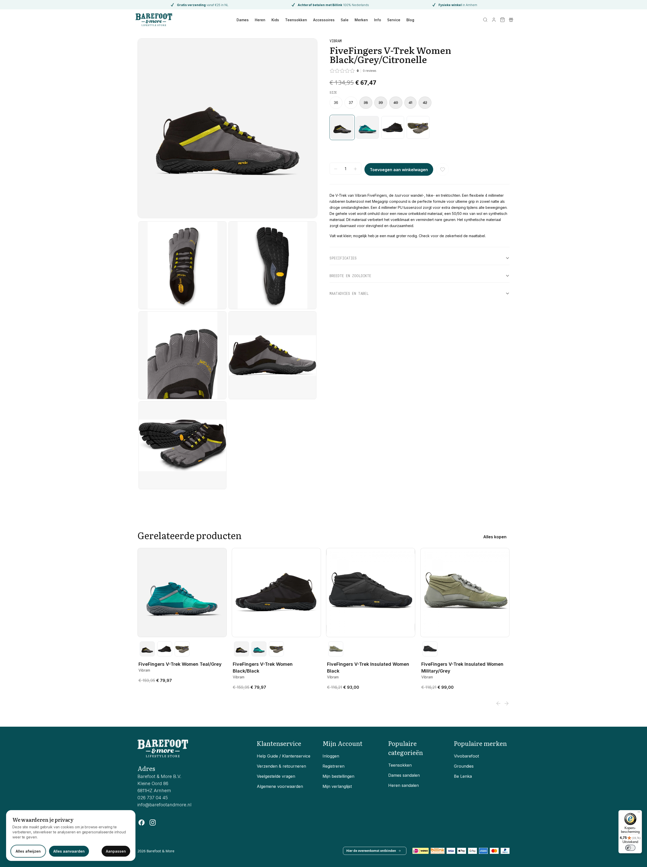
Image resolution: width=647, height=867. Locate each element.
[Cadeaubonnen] (511, 20)
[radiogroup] (420, 103)
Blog (410, 20)
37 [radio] (351, 103)
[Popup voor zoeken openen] (485, 20)
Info (377, 20)
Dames (243, 20)
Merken (361, 20)
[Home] (153, 19)
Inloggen (330, 756)
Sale (345, 20)
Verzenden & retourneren (281, 766)
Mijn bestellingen (338, 776)
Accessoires (324, 20)
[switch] (630, 848)
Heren (260, 20)
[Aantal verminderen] (335, 169)
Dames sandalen (404, 775)
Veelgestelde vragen (276, 776)
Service (393, 20)
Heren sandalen (403, 785)
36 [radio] (336, 103)
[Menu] (639, 813)
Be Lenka (463, 776)
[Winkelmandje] (502, 20)
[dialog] (70, 835)
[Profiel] (494, 20)
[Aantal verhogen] (355, 169)
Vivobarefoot (466, 756)
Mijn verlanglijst (337, 786)
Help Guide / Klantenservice (283, 756)
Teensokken (296, 20)
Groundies (464, 766)
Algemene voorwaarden (280, 786)
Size (333, 92)
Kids (275, 20)
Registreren (333, 766)
